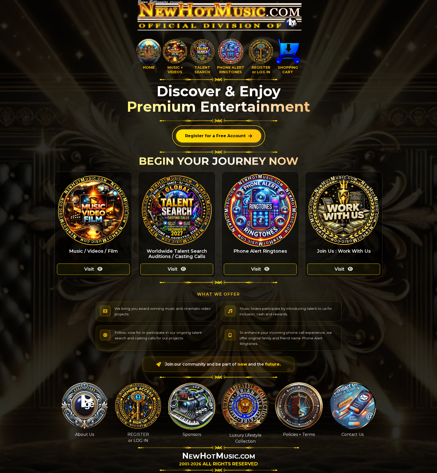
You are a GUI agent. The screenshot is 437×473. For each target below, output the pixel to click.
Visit (89, 269)
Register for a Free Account (215, 135)
